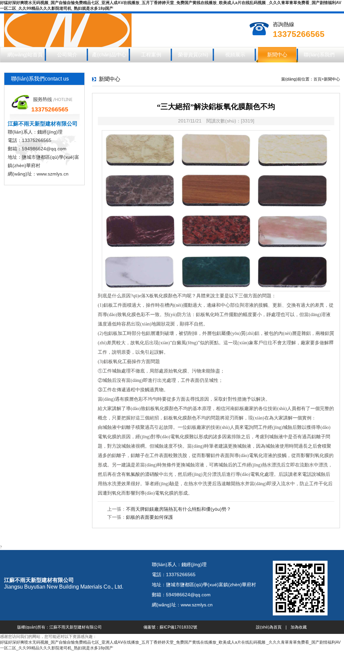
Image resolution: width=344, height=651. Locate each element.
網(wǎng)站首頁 (25, 54)
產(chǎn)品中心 (109, 54)
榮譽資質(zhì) (193, 54)
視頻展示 (235, 54)
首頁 (317, 79)
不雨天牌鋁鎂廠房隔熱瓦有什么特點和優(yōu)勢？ (178, 509)
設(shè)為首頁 (269, 627)
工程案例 (151, 54)
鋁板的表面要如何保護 (149, 517)
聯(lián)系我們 (319, 54)
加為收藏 (299, 627)
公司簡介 (67, 54)
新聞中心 (277, 54)
